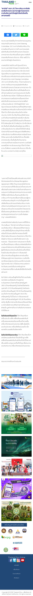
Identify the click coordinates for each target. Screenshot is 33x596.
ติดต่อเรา (16, 578)
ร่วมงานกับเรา (16, 574)
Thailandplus (18, 26)
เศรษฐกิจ (27, 26)
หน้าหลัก (16, 565)
